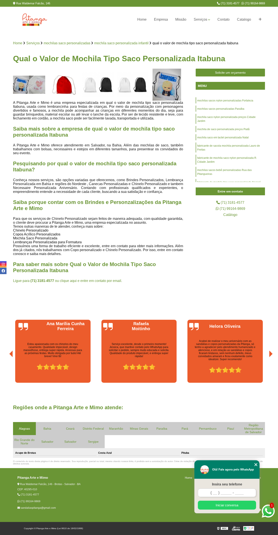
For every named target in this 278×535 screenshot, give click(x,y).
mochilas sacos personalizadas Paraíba (220, 108)
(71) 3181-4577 (229, 3)
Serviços (200, 19)
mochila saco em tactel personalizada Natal (223, 137)
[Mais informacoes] (260, 19)
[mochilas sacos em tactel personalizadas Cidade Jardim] (98, 85)
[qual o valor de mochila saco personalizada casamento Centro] (64, 85)
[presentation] (5, 370)
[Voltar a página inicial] (34, 19)
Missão (180, 19)
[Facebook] (3, 271)
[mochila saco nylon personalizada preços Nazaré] (29, 85)
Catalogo (244, 19)
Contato (223, 19)
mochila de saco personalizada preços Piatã (223, 129)
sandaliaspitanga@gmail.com (38, 507)
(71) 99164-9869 (254, 3)
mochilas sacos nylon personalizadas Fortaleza (225, 100)
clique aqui (68, 281)
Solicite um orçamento (230, 72)
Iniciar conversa (227, 505)
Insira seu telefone (227, 484)
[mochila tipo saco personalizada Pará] (167, 85)
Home (142, 19)
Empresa (161, 19)
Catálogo (230, 215)
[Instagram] (3, 264)
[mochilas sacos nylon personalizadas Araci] (132, 85)
